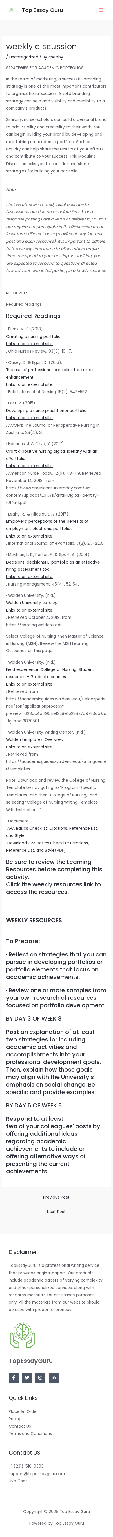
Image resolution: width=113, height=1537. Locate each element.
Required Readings (33, 316)
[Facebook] (14, 1378)
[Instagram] (40, 1378)
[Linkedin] (54, 1378)
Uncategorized (23, 57)
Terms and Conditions (30, 1433)
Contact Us (20, 1426)
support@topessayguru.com (37, 1474)
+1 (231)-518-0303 (26, 1466)
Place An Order (23, 1411)
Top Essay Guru (42, 10)
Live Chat (18, 1481)
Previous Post (56, 1197)
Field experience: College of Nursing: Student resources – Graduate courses (50, 677)
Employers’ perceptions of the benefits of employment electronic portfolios (47, 529)
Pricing (15, 1419)
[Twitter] (27, 1378)
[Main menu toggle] (101, 10)
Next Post (56, 1211)
